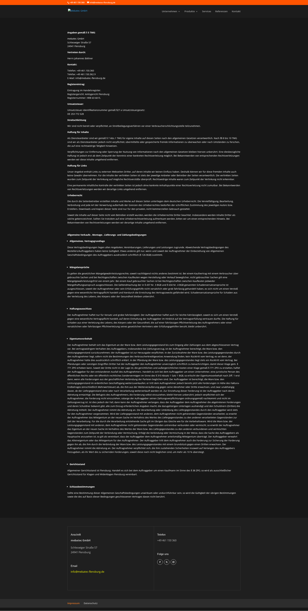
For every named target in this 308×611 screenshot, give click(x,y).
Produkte (189, 11)
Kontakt (236, 11)
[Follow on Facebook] (160, 562)
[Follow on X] (166, 562)
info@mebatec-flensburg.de (87, 571)
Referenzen (221, 11)
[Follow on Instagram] (173, 562)
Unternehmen (169, 11)
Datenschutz (91, 603)
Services (206, 11)
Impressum (73, 603)
